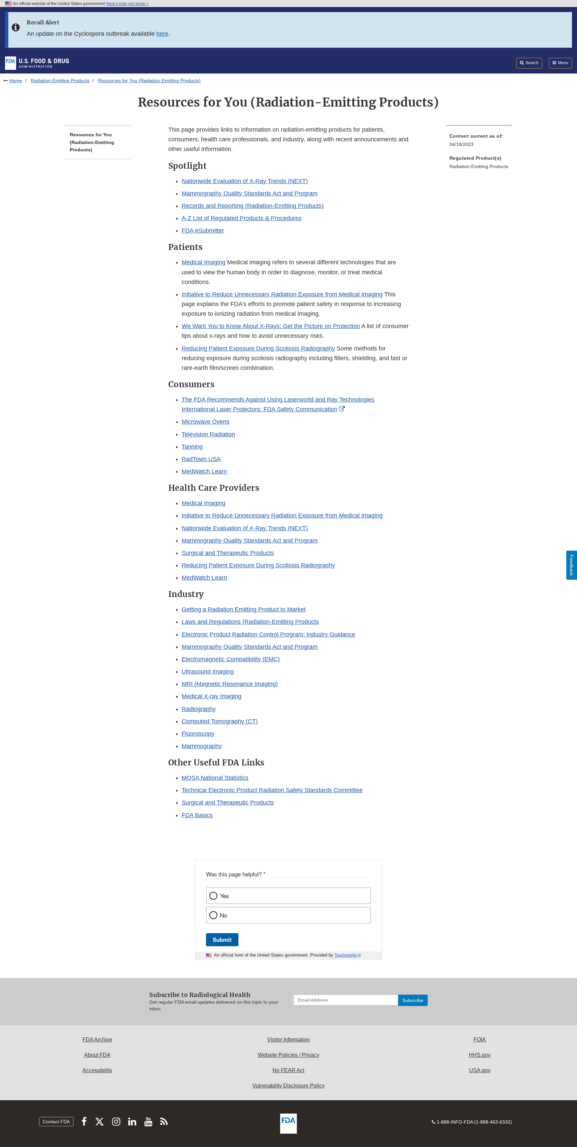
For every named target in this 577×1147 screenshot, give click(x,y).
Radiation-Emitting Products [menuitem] (478, 166)
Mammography (202, 746)
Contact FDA (56, 1121)
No (223, 915)
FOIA (479, 1039)
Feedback (571, 565)
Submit (222, 940)
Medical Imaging (203, 262)
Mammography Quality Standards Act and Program (250, 193)
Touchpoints (346, 955)
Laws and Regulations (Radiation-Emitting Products (250, 621)
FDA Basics (197, 815)
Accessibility (97, 1070)
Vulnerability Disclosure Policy (288, 1086)
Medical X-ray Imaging (211, 696)
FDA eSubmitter (203, 230)
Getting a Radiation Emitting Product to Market (244, 609)
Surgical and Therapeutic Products (228, 553)
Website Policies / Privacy (288, 1055)
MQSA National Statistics (215, 777)
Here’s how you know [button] (126, 3)
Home (15, 80)
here (162, 33)
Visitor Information (288, 1039)
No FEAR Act (288, 1070)
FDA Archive (97, 1039)
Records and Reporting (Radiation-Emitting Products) (253, 205)
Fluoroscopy (198, 733)
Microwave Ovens (205, 421)
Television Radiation (208, 434)
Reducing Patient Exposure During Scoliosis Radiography (258, 348)
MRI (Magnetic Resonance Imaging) (230, 684)
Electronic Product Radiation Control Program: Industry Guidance (268, 634)
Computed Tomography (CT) (220, 721)
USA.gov (480, 1070)
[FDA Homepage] (37, 62)
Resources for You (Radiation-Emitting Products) (92, 142)
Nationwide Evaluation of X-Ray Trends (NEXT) (245, 181)
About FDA (97, 1055)
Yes (224, 896)
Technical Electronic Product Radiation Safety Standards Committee (272, 790)
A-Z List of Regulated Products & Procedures (242, 218)
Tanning (192, 446)
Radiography (199, 709)
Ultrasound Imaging (208, 671)
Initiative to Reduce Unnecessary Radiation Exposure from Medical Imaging (282, 294)
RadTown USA (201, 459)
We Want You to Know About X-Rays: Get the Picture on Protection (271, 326)
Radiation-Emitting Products (60, 80)
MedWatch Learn (204, 471)
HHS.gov (480, 1055)
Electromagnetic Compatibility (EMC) (231, 659)
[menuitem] (479, 142)
